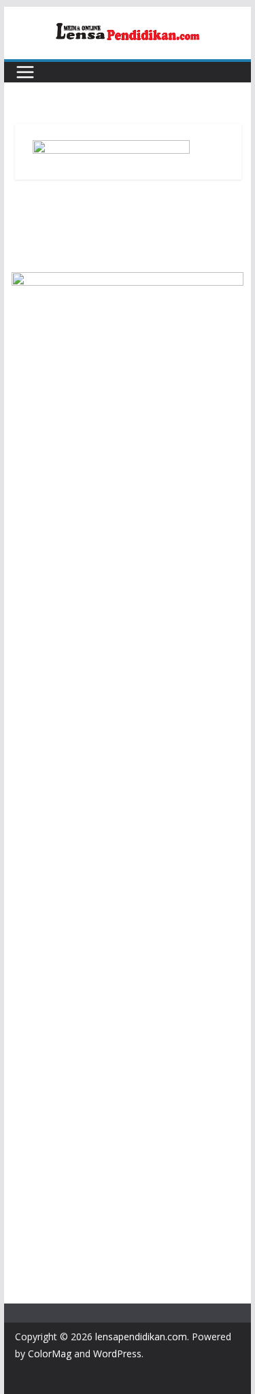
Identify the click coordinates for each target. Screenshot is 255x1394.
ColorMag (49, 1353)
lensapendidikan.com (141, 1336)
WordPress (117, 1353)
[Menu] (25, 72)
